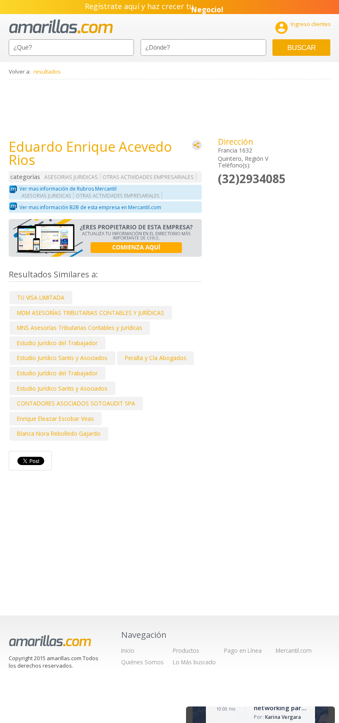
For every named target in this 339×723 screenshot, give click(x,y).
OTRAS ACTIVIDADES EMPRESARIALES (148, 177)
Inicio (127, 650)
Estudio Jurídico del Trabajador (57, 343)
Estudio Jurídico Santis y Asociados (62, 358)
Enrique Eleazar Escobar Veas (55, 418)
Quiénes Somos (142, 662)
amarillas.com (61, 26)
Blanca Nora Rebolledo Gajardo (58, 433)
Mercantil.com (294, 650)
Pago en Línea (243, 650)
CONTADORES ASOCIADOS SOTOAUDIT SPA (76, 403)
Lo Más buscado (194, 662)
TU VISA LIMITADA (40, 297)
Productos (186, 650)
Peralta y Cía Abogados (155, 358)
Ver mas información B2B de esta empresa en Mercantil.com (90, 207)
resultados (47, 71)
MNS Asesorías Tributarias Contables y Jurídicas (79, 328)
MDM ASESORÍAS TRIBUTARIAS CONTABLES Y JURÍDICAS (90, 313)
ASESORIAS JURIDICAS (71, 177)
